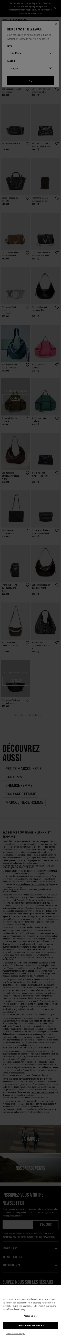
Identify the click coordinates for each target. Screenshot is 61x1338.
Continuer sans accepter (15, 1334)
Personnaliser (31, 1316)
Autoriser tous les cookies (30, 1325)
